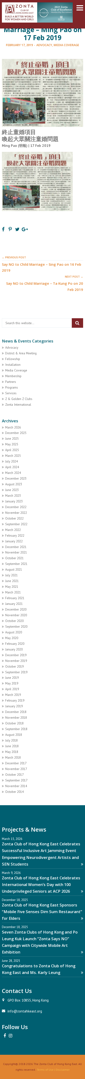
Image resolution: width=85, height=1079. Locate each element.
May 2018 (11, 752)
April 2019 (12, 689)
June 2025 (12, 438)
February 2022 (14, 535)
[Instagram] (10, 1036)
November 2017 (16, 769)
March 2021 (13, 592)
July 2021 (11, 575)
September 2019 (16, 672)
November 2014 (16, 786)
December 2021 (15, 547)
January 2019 (14, 706)
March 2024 (13, 473)
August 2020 (13, 632)
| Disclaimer (62, 1069)
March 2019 (13, 695)
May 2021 (11, 586)
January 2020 (14, 649)
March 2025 (13, 455)
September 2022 (16, 524)
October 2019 (14, 666)
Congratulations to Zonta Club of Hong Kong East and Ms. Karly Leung (38, 969)
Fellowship (12, 359)
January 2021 (14, 604)
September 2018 (16, 729)
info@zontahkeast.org (25, 1011)
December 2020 (15, 609)
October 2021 (14, 558)
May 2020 (11, 638)
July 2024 (11, 461)
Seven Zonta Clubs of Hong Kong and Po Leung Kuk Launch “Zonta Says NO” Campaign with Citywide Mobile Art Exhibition (40, 942)
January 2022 (14, 541)
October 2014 (14, 792)
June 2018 (12, 746)
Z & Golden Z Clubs (18, 399)
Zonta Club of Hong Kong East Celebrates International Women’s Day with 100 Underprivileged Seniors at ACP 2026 (41, 884)
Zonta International (18, 404)
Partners (10, 382)
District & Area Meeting (21, 353)
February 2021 (14, 598)
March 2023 (13, 495)
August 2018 (13, 734)
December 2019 (15, 655)
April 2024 (12, 467)
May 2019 (11, 683)
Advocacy (44, 45)
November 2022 (16, 513)
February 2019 (14, 700)
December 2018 (15, 712)
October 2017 (14, 774)
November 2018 (16, 717)
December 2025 (15, 433)
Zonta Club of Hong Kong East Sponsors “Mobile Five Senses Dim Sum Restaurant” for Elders (42, 911)
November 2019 (16, 661)
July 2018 (11, 740)
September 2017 (16, 780)
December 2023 (15, 478)
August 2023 (13, 484)
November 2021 (16, 552)
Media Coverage (66, 45)
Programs (11, 387)
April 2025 (12, 450)
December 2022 (15, 507)
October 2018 (14, 723)
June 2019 (12, 677)
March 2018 (13, 757)
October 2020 (14, 621)
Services (11, 393)
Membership (13, 376)
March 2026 (13, 427)
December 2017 (15, 763)
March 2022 (13, 530)
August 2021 (13, 569)
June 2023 (12, 490)
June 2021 (12, 581)
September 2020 (16, 626)
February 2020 (14, 643)
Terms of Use (45, 1069)
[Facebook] (5, 1036)
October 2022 (14, 518)
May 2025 (11, 444)
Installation (13, 364)
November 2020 (16, 615)
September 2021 (16, 564)
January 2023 (14, 501)
